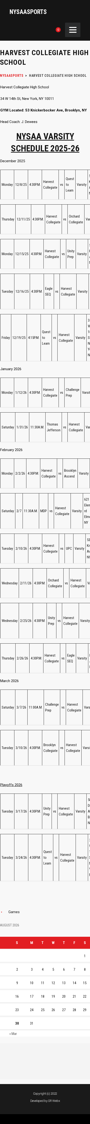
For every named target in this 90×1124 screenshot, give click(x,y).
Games (14, 912)
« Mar (13, 1034)
